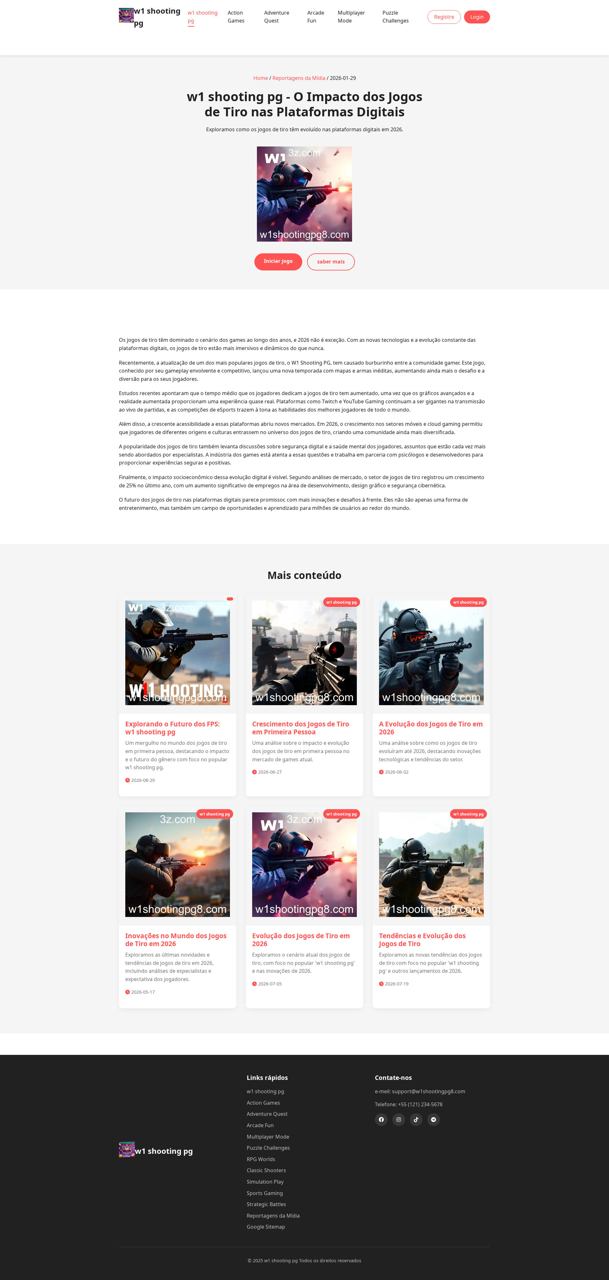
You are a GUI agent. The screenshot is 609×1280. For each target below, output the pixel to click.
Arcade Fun (315, 16)
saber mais (331, 261)
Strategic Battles (266, 1204)
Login (477, 16)
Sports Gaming (265, 1193)
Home (260, 78)
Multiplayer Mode (351, 16)
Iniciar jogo (278, 260)
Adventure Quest (276, 16)
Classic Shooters (266, 1170)
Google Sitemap (266, 1226)
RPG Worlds (261, 1159)
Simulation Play (265, 1181)
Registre (444, 16)
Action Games (236, 16)
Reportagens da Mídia (298, 78)
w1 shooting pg (203, 16)
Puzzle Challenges (396, 16)
